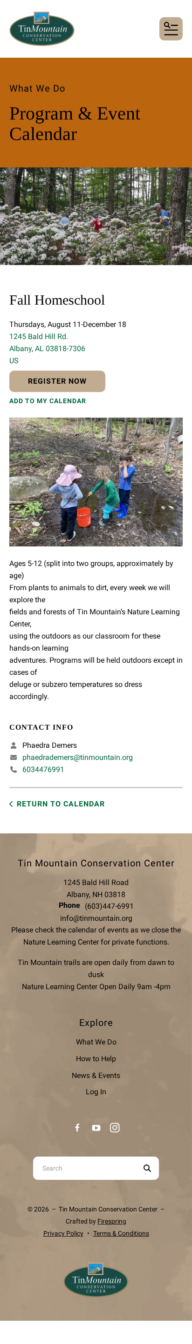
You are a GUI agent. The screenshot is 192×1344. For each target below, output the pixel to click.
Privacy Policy (63, 1233)
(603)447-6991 (109, 906)
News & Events (96, 1075)
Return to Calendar (61, 803)
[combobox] (84, 1168)
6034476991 (43, 769)
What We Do (96, 1042)
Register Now (57, 381)
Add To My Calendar (47, 401)
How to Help (96, 1058)
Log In (96, 1091)
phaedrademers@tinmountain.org (77, 757)
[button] (171, 28)
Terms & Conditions (121, 1233)
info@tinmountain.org (96, 918)
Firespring (111, 1221)
